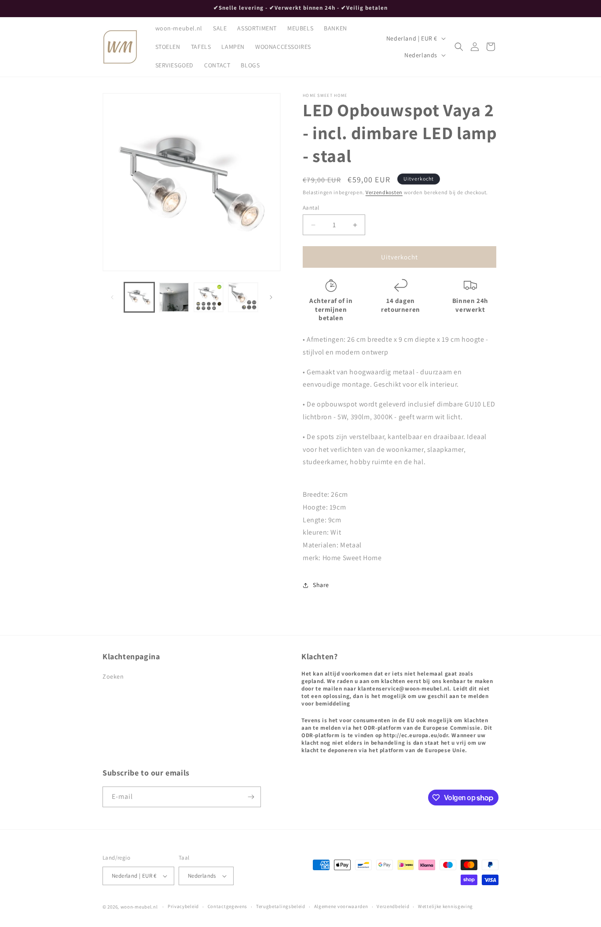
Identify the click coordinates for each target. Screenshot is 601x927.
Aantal (311, 207)
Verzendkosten (384, 192)
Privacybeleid (183, 906)
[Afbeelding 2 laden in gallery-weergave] (174, 297)
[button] (459, 46)
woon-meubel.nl (139, 907)
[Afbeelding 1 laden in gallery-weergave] (139, 297)
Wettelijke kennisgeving (445, 906)
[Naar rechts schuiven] (271, 297)
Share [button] (321, 585)
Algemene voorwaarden (341, 906)
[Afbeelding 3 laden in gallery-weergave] (209, 297)
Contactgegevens (228, 906)
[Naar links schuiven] (112, 297)
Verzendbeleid (393, 906)
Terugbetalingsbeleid (280, 906)
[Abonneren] (250, 797)
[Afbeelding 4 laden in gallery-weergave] (243, 297)
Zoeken (113, 676)
